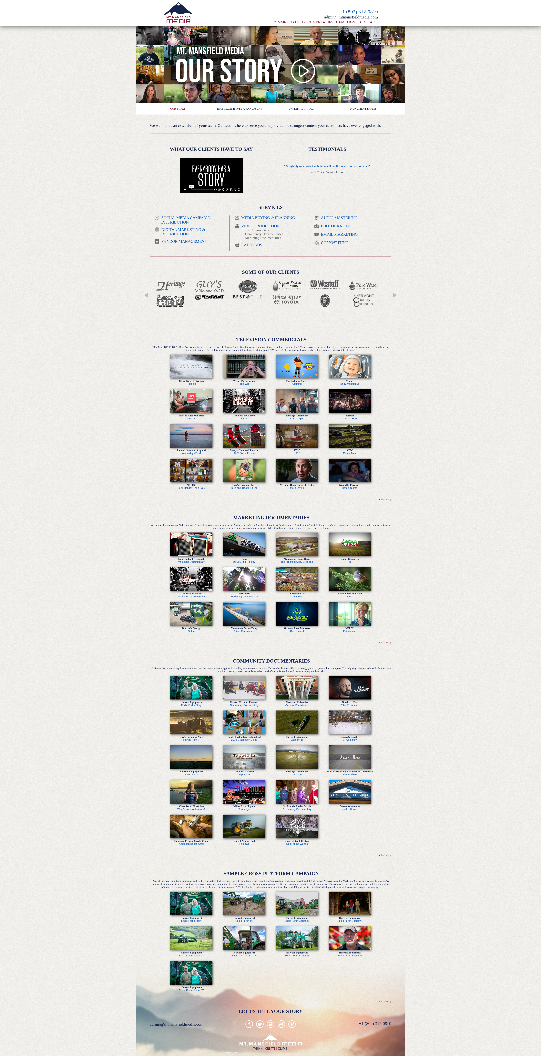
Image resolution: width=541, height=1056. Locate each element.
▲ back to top (385, 499)
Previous (146, 295)
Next (395, 295)
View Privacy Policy (230, 1052)
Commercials (285, 22)
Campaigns (346, 22)
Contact (368, 22)
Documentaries (317, 22)
